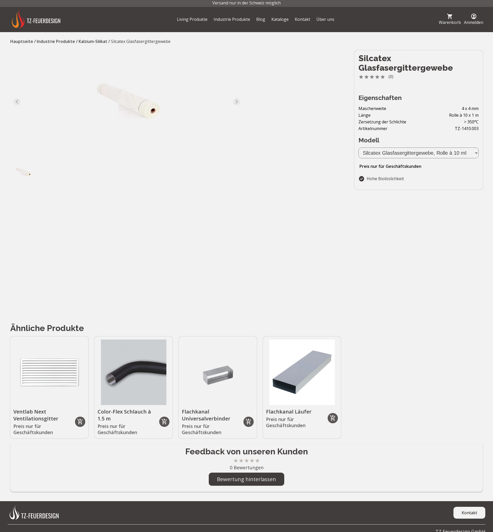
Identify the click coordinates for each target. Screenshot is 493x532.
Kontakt (302, 19)
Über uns (325, 19)
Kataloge (280, 19)
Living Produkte (192, 19)
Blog (260, 19)
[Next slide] (236, 101)
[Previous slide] (17, 101)
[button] (23, 172)
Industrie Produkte (232, 19)
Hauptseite (21, 41)
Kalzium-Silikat (93, 41)
